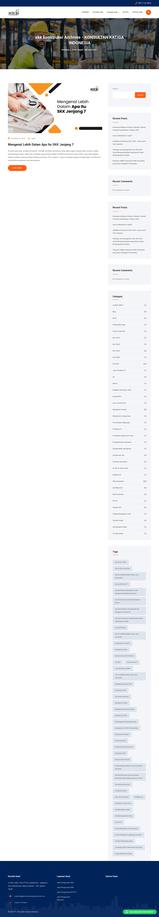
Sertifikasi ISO (118, 488)
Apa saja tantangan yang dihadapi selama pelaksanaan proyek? (129, 619)
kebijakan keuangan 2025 (122, 390)
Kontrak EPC (117, 396)
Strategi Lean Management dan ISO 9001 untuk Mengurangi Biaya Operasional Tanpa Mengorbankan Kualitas (128, 152)
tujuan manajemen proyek (123, 854)
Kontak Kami (137, 12)
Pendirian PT (117, 429)
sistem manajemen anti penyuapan (126, 829)
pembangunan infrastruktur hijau (125, 722)
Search (115, 89)
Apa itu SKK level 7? (121, 584)
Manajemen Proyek (119, 409)
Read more (17, 168)
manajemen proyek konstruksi (124, 709)
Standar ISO (117, 507)
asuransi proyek (120, 628)
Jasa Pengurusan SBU (65, 887)
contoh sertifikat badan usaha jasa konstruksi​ (126, 635)
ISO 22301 (116, 344)
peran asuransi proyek (122, 760)
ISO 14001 (116, 338)
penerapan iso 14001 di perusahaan (126, 728)
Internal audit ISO (119, 331)
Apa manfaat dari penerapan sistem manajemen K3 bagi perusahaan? (126, 591)
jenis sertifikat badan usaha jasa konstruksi (126, 676)
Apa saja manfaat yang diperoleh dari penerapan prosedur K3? (127, 610)
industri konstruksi (121, 650)
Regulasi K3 (117, 475)
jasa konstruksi (132, 662)
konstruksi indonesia (122, 697)
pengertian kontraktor (122, 734)
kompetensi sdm (120, 690)
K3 (114, 377)
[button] (140, 912)
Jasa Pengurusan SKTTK (66, 892)
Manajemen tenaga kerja (121, 416)
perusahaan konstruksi (122, 784)
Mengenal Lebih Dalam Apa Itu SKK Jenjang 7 (41, 144)
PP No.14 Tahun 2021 (120, 468)
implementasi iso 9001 (122, 643)
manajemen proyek (121, 703)
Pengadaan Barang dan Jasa (123, 436)
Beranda (85, 12)
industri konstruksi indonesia (124, 656)
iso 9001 (118, 662)
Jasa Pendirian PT (119, 370)
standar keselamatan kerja (123, 841)
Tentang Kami (97, 12)
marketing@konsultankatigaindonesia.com (29, 896)
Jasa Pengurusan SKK (65, 882)
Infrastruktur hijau (119, 325)
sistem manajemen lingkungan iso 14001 (128, 835)
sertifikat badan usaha (122, 810)
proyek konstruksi (121, 791)
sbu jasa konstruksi (122, 797)
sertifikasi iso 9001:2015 (123, 803)
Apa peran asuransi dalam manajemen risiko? (127, 601)
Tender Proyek (118, 520)
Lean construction (119, 403)
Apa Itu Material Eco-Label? (122, 136)
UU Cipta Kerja (118, 533)
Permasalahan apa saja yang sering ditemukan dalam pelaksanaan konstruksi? (129, 776)
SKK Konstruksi (118, 494)
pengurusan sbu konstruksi (124, 747)
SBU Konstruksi (118, 481)
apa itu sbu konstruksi (122, 569)
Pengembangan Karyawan (122, 442)
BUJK (115, 318)
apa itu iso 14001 (120, 562)
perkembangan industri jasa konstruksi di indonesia (128, 767)
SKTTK (115, 501)
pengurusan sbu (118, 455)
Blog (114, 312)
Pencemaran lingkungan (121, 422)
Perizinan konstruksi (120, 462)
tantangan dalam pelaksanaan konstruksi (128, 847)
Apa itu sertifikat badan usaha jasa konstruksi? (126, 576)
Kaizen (115, 383)
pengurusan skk (120, 753)
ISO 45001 (116, 357)
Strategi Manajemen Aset (122, 514)
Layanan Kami (112, 12)
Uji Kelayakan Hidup (120, 527)
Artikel (126, 12)
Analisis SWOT (118, 305)
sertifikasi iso (138, 797)
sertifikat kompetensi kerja (123, 816)
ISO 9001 (116, 364)
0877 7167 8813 (145, 3)
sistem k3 (118, 822)
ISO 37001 (116, 351)
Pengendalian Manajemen (122, 449)
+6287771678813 (20, 903)
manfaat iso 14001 (121, 716)
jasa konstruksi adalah (122, 668)
